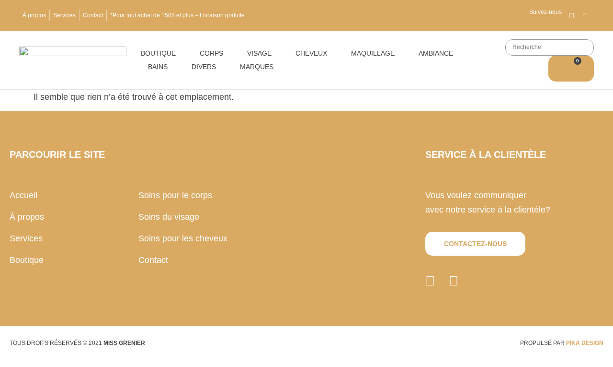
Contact (93, 15)
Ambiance (436, 53)
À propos (34, 15)
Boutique (158, 53)
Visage (259, 53)
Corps (211, 53)
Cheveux (311, 53)
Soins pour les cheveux (182, 238)
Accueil (23, 195)
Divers (204, 67)
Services (64, 15)
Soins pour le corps (175, 195)
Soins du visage (168, 217)
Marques (256, 67)
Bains (158, 67)
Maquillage (373, 53)
